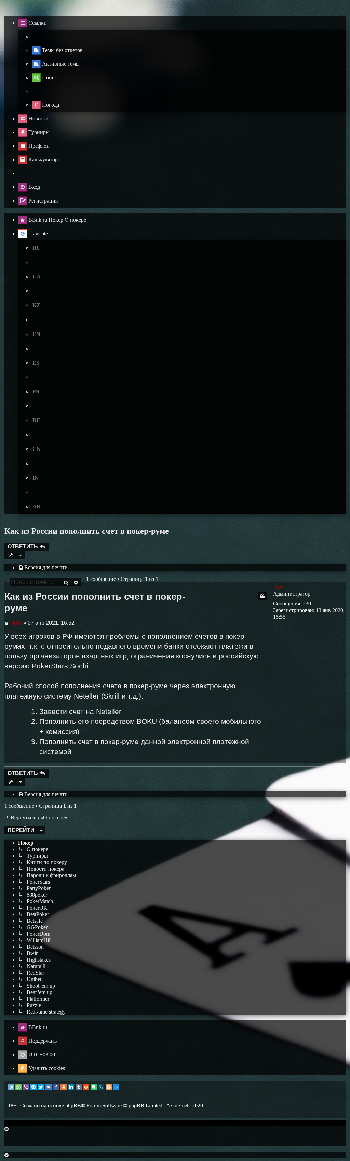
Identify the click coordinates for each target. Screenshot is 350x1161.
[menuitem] (57, 50)
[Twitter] (41, 1087)
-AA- (279, 587)
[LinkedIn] (71, 1087)
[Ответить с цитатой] (262, 596)
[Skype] (33, 1087)
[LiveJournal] (101, 1087)
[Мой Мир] (116, 1087)
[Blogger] (109, 1087)
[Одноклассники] (63, 1087)
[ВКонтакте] (48, 1087)
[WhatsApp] (18, 1087)
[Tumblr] (79, 1087)
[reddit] (86, 1087)
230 (307, 603)
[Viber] (26, 1087)
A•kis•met (177, 1105)
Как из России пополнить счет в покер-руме (86, 530)
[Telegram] (11, 1087)
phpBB (73, 1105)
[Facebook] (56, 1087)
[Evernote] (94, 1087)
